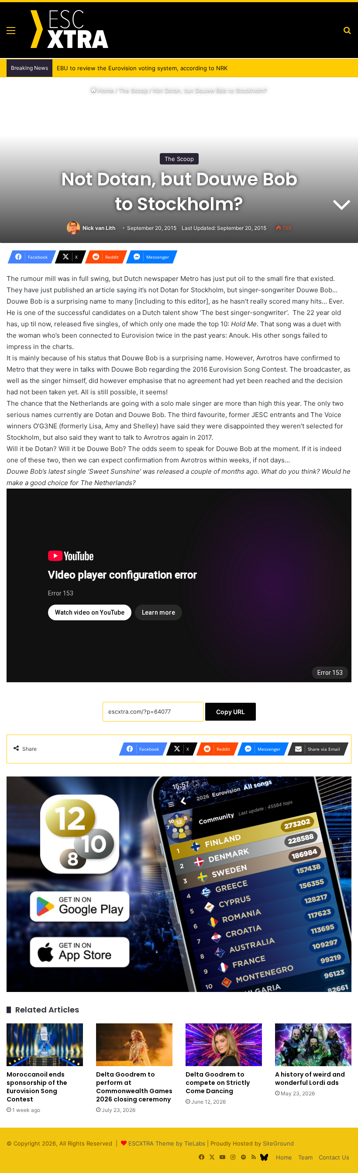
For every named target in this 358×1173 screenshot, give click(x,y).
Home (105, 90)
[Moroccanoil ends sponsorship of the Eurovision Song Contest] (45, 1045)
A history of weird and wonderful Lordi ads (310, 1078)
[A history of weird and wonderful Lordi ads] (313, 1045)
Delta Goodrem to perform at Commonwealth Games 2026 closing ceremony (134, 1087)
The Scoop (133, 90)
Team (305, 1157)
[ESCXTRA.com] (68, 30)
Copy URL (230, 711)
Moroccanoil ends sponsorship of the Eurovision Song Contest (37, 1087)
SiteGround (278, 1143)
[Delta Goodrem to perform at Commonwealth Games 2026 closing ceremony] (134, 1045)
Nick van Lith (99, 228)
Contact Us (334, 1157)
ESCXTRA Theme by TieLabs (166, 1143)
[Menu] (11, 33)
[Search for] (347, 33)
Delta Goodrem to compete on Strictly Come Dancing (218, 1082)
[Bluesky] (264, 1157)
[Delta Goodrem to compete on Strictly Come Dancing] (224, 1045)
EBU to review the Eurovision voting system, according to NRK (133, 68)
